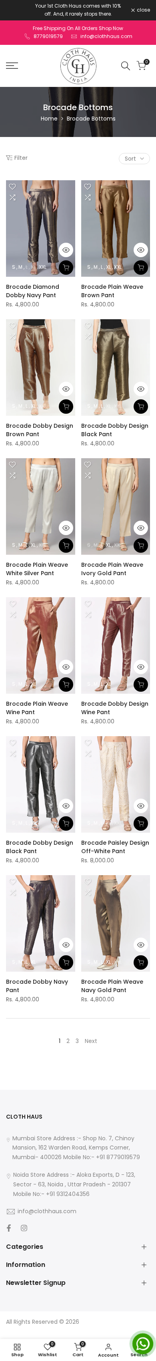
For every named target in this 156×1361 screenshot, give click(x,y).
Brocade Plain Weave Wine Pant (37, 708)
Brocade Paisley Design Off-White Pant (115, 847)
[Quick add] (66, 267)
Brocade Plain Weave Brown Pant (112, 291)
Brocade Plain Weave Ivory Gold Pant (112, 569)
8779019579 (48, 36)
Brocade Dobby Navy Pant (37, 986)
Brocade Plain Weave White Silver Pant (37, 569)
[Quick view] (66, 250)
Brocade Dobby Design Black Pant (114, 430)
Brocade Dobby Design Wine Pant (114, 708)
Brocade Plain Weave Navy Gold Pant (112, 986)
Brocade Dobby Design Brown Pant (39, 430)
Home (49, 119)
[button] (12, 186)
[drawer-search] (125, 65)
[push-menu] (12, 66)
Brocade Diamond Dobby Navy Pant (32, 291)
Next (91, 1041)
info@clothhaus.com (106, 36)
